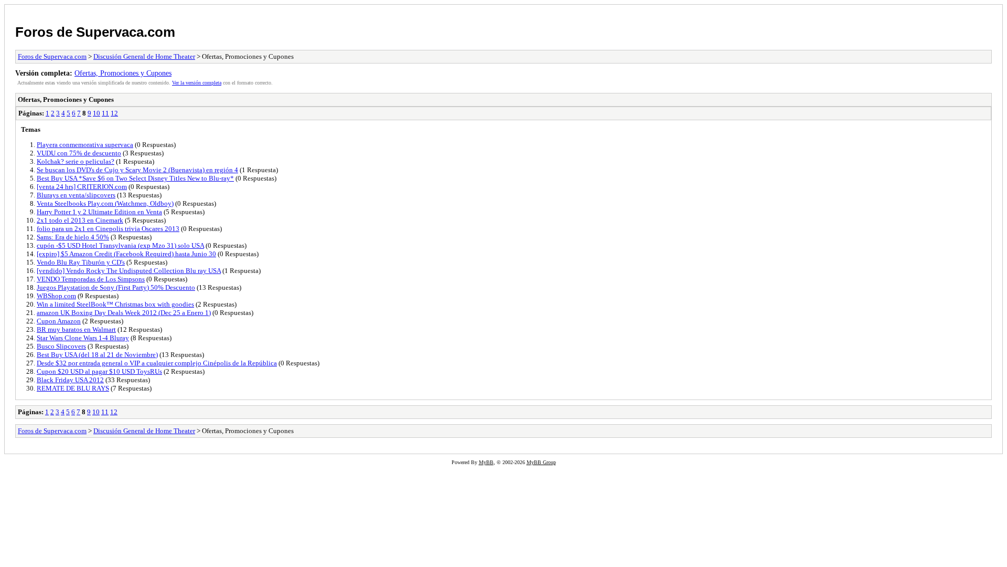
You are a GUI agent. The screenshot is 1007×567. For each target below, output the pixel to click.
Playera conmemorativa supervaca (85, 145)
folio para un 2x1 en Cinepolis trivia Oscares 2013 (108, 229)
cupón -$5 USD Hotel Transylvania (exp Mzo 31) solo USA (120, 245)
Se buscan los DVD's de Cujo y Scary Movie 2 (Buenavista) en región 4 (137, 170)
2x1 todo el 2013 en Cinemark (80, 220)
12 (114, 113)
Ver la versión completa (196, 83)
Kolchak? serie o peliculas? (75, 161)
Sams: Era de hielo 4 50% (73, 237)
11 (105, 113)
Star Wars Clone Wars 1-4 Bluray (83, 338)
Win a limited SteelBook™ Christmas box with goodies (115, 304)
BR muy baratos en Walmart (76, 329)
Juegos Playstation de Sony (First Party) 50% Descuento (116, 287)
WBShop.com (56, 296)
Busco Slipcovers (61, 346)
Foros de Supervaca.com (95, 32)
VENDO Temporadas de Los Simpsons (91, 279)
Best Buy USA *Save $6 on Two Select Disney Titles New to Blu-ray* (135, 178)
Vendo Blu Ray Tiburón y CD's (81, 262)
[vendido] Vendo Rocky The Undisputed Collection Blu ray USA (129, 271)
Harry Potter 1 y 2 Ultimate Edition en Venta (99, 212)
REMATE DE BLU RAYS (73, 388)
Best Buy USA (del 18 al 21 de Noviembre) (97, 355)
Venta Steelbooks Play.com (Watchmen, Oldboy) (105, 203)
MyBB (486, 462)
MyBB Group (541, 462)
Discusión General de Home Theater (144, 56)
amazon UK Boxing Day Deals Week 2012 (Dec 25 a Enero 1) (124, 313)
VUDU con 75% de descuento (79, 153)
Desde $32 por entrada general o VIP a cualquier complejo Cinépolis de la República (157, 363)
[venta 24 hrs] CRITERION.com (82, 187)
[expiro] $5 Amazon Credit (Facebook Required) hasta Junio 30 (126, 254)
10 (96, 113)
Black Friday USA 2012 (70, 380)
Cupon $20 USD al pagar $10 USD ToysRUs (99, 371)
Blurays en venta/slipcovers (76, 195)
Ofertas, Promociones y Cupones (123, 73)
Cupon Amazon (59, 321)
